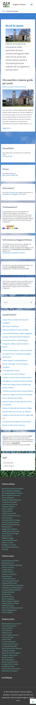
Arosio (4, 630)
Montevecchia (6, 594)
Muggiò (4, 529)
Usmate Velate (6, 540)
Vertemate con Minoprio (10, 671)
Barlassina (10, 491)
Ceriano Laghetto (7, 509)
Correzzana (16, 516)
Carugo (11, 637)
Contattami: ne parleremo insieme (13, 253)
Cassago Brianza (7, 570)
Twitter (23, 194)
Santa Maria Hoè (7, 608)
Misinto (4, 527)
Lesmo (4, 522)
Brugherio (11, 498)
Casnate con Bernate (8, 642)
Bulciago (19, 565)
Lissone (10, 87)
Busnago (18, 500)
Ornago (4, 531)
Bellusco (18, 491)
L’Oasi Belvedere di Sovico (11, 371)
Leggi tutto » (6, 128)
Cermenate (14, 644)
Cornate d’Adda (7, 516)
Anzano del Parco (7, 628)
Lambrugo (11, 651)
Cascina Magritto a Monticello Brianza (14, 360)
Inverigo (4, 651)
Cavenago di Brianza (8, 507)
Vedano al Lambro (8, 543)
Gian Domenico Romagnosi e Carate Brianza (16, 422)
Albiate (21, 489)
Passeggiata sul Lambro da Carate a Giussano (17, 381)
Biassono (5, 495)
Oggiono (11, 599)
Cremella (16, 581)
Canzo (4, 635)
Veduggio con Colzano (9, 545)
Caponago (13, 502)
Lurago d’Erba (12, 655)
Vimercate (5, 549)
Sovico (10, 536)
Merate (18, 590)
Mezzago (17, 525)
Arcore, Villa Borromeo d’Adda (12, 398)
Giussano (9, 518)
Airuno (4, 561)
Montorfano (6, 662)
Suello (4, 610)
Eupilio (15, 646)
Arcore (4, 491)
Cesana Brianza (7, 576)
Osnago (4, 603)
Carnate (15, 504)
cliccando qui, (13, 192)
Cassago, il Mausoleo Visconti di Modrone (16, 337)
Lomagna (5, 590)
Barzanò (11, 563)
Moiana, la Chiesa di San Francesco (13, 425)
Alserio (4, 626)
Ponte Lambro (13, 664)
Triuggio (11, 538)
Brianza (4, 87)
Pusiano (12, 666)
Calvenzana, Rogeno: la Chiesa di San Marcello (17, 395)
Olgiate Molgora (7, 601)
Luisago (4, 655)
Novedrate (14, 662)
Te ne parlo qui (7, 156)
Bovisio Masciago (14, 495)
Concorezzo (12, 513)
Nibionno (5, 599)
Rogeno (11, 606)
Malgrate (12, 590)
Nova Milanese (12, 529)
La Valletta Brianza (16, 588)
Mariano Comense (8, 657)
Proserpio (5, 666)
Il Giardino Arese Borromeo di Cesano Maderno (17, 391)
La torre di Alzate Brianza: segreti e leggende (17, 333)
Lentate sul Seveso (14, 520)
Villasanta (16, 547)
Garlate (14, 583)
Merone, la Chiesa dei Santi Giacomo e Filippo (17, 408)
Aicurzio (15, 489)
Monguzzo (11, 660)
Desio (3, 518)
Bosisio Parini (6, 565)
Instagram (14, 194)
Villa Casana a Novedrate (10, 326)
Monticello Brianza (8, 597)
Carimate (5, 637)
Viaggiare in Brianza (19, 5)
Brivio (13, 565)
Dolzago (4, 583)
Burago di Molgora (8, 500)
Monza (10, 527)
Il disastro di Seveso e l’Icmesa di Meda (15, 330)
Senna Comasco (7, 669)
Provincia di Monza (20, 87)
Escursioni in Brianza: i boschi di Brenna (15, 340)
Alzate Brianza (12, 626)
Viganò (10, 612)
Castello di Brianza (8, 572)
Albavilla (4, 624)
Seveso (4, 536)
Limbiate (10, 522)
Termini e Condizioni (9, 466)
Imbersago (5, 588)
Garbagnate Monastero (16, 585)
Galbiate (4, 585)
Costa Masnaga (7, 581)
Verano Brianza (7, 547)
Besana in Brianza (17, 493)
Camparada (5, 502)
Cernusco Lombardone (9, 574)
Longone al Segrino (14, 653)
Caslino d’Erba (6, 639)
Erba (10, 646)
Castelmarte (6, 644)
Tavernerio (16, 669)
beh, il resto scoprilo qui (10, 175)
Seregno (16, 533)
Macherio (5, 525)
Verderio (4, 612)
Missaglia (5, 592)
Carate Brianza (6, 504)
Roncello (16, 531)
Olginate (16, 601)
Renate (10, 531)
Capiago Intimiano (13, 635)
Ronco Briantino (7, 533)
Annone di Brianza (13, 561)
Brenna (9, 630)
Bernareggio (6, 493)
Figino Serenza (6, 648)
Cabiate (4, 633)
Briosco (4, 498)
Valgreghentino (12, 610)
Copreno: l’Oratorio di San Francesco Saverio (16, 378)
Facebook (5, 194)
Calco (3, 567)
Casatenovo (10, 567)
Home (4, 11)
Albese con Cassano (14, 624)
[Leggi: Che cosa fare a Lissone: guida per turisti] (18, 98)
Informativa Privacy (8, 462)
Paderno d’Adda (13, 603)
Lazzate (4, 520)
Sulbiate (4, 538)
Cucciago (5, 646)
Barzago (4, 563)
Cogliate (4, 513)
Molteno (12, 592)
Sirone (16, 608)
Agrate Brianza (6, 489)
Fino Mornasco (17, 648)
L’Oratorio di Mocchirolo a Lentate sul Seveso (17, 350)
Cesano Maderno (7, 511)
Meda (11, 525)
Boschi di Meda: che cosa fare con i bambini (16, 412)
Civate (4, 579)
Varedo (15, 540)
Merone (4, 660)
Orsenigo (5, 664)
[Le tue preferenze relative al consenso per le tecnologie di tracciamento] (33, 702)
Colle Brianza (11, 579)
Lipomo (4, 653)
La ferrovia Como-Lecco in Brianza (13, 374)
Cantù (10, 633)
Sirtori (21, 608)
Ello (9, 583)
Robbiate (5, 606)
